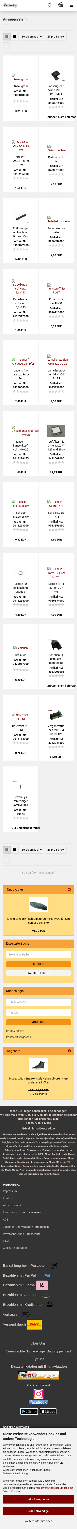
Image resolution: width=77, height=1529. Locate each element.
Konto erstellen (15, 1031)
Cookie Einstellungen (15, 1247)
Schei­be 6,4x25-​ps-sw (20, 514)
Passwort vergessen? (19, 1037)
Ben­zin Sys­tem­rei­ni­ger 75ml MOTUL (21, 801)
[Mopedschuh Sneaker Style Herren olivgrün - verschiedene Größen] (38, 1065)
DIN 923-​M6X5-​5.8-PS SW (21, 161)
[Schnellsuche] (49, 5)
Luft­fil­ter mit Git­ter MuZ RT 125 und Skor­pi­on (56, 445)
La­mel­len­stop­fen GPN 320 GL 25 (56, 374)
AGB (5, 1219)
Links (6, 1241)
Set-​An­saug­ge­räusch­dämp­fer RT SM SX (56, 659)
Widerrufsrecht (12, 1205)
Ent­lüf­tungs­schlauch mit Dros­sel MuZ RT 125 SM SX (20, 232)
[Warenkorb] (60, 5)
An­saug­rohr (20, 86)
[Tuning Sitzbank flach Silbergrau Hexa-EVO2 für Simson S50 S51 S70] (38, 904)
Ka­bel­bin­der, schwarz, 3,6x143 (20, 303)
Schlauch (20, 654)
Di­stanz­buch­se (56, 159)
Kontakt (8, 1198)
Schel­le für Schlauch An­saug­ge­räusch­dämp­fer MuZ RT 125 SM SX (20, 588)
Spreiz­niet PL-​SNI (20, 728)
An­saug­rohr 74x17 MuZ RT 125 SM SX (56, 90)
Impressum (10, 1191)
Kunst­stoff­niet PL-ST (56, 301)
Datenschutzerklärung (15, 1473)
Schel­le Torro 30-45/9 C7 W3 (56, 587)
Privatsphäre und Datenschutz (21, 1234)
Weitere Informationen (38, 1521)
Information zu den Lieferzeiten (22, 1212)
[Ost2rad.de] (9, 5)
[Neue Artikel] (69, 890)
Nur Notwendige (38, 1511)
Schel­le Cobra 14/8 (56, 514)
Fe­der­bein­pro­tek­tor (56, 230)
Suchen (38, 964)
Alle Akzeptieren (38, 1499)
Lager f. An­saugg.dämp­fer (20, 374)
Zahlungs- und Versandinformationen (26, 1226)
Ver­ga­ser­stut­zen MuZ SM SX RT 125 (56, 729)
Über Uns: (39, 1343)
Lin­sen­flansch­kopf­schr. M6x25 (20, 445)
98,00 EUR (38, 930)
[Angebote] (69, 1051)
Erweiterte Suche (38, 973)
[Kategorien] (71, 5)
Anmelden (38, 1022)
